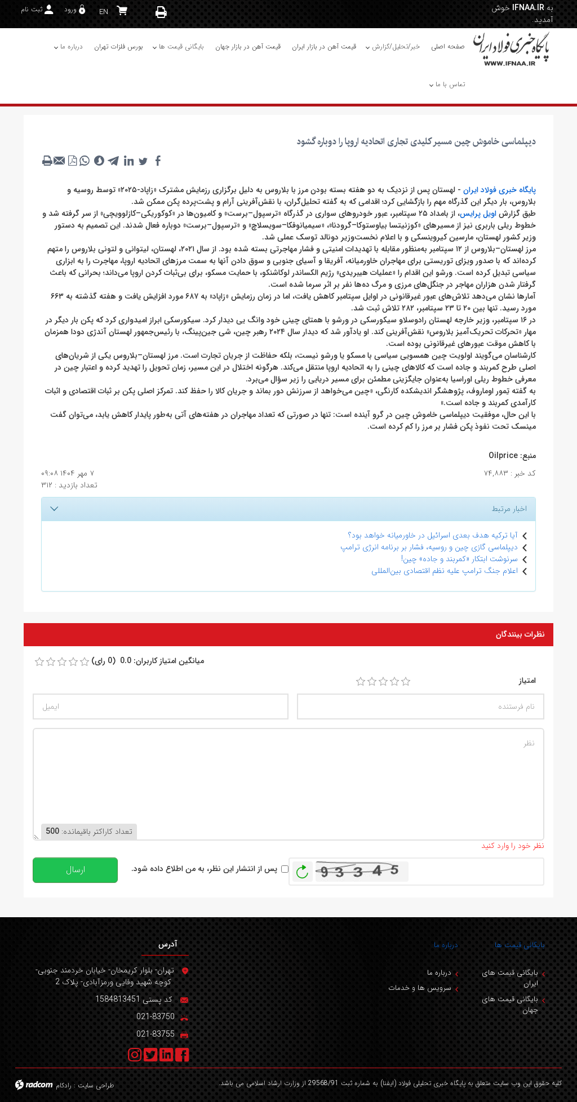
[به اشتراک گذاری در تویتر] (143, 160)
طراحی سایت (96, 1085)
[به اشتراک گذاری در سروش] (99, 160)
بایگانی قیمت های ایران (510, 978)
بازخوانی (302, 869)
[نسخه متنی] (47, 160)
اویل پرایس (478, 213)
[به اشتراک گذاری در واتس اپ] (84, 160)
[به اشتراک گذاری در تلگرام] (114, 160)
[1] (361, 682)
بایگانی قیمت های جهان (510, 1004)
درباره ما (446, 945)
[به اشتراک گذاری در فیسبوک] (158, 160)
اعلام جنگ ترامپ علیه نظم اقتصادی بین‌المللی (444, 571)
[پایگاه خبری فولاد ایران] (512, 48)
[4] (394, 682)
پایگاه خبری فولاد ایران (499, 190)
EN (103, 12)
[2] (372, 682)
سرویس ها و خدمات (419, 988)
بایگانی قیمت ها (520, 945)
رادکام (64, 1085)
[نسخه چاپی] (162, 12)
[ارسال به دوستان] (60, 160)
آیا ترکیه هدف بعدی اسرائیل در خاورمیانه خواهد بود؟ (433, 535)
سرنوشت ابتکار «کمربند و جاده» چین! (459, 559)
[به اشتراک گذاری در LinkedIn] (128, 160)
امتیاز (527, 681)
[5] (406, 682)
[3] (383, 682)
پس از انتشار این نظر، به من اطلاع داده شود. (204, 869)
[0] (39, 662)
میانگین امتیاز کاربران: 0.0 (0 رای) (147, 661)
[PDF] (72, 160)
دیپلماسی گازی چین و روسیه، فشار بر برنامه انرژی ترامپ (429, 547)
